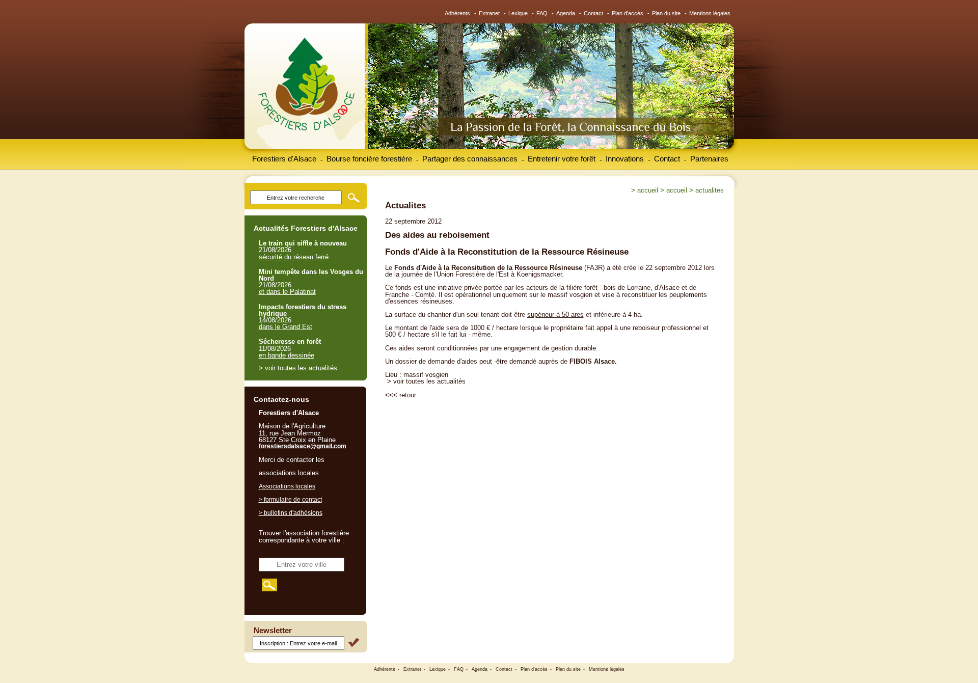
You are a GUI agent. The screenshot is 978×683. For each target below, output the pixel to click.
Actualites (709, 190)
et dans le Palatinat (287, 291)
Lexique (518, 13)
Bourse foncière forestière (369, 158)
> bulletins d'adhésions (290, 512)
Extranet (489, 13)
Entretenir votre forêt (561, 158)
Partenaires (709, 158)
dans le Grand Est (285, 327)
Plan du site (666, 13)
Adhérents (457, 13)
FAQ (542, 13)
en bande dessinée (286, 355)
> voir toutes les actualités (426, 381)
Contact (593, 13)
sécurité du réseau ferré (294, 257)
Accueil (647, 190)
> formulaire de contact (290, 499)
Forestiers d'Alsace (284, 158)
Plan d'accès (627, 13)
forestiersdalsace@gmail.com (302, 446)
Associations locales (287, 486)
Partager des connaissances (470, 158)
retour (407, 395)
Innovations (625, 158)
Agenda (565, 13)
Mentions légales (709, 13)
